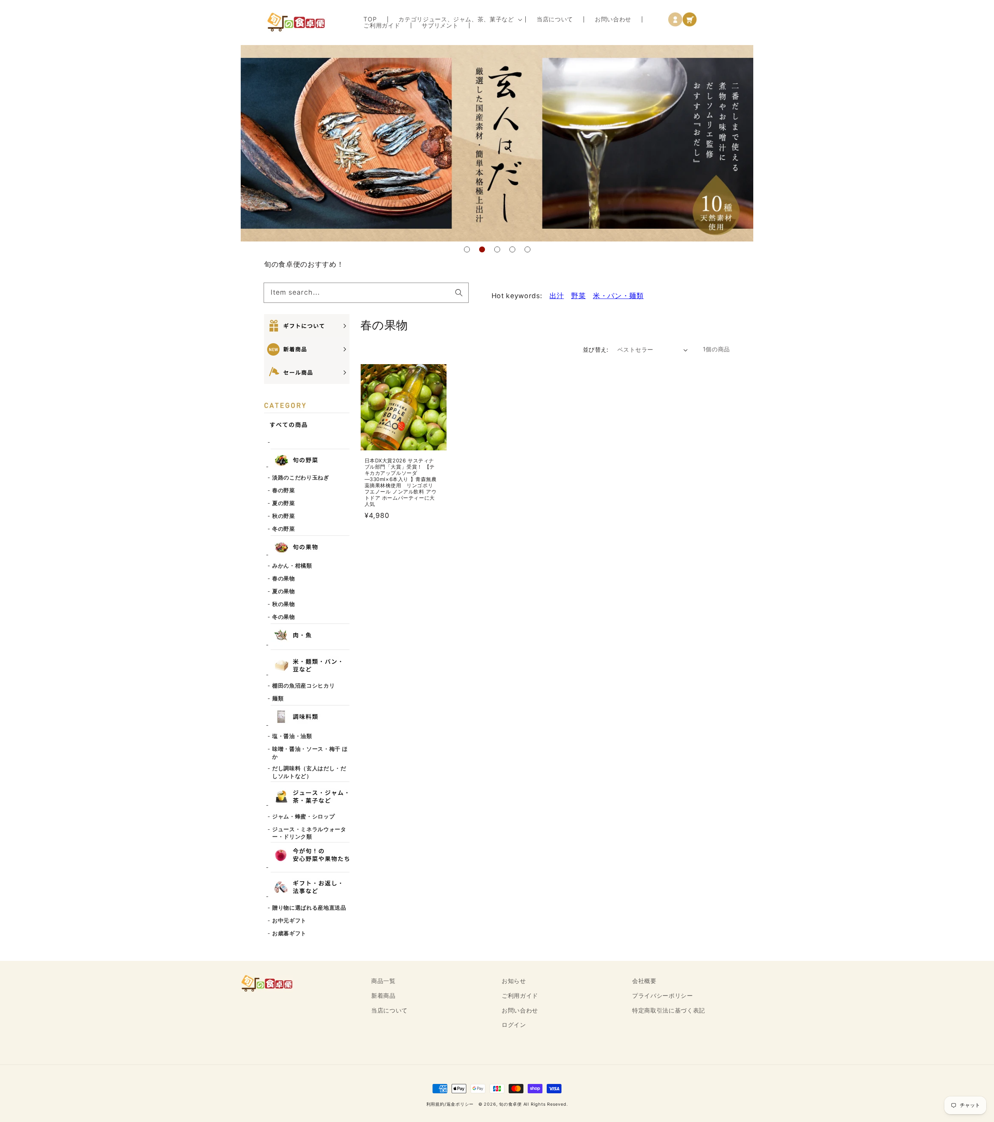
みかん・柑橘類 (292, 565)
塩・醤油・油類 (292, 736)
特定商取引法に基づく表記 (668, 1010)
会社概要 (644, 981)
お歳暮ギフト (289, 933)
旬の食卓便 (510, 1104)
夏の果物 (283, 591)
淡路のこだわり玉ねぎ (300, 477)
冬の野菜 (283, 528)
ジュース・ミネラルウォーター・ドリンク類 (309, 833)
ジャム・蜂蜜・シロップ (303, 816)
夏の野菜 (283, 503)
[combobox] (366, 292)
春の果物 (283, 578)
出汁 (556, 296)
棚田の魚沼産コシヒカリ (303, 685)
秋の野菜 (283, 515)
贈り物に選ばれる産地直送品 (309, 907)
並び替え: (595, 349)
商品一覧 (383, 981)
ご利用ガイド (520, 995)
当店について (389, 1010)
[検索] (458, 292)
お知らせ (514, 981)
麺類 (277, 698)
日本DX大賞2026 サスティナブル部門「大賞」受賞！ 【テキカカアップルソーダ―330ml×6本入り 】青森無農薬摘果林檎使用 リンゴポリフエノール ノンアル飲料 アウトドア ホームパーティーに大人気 (401, 482)
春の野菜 (283, 490)
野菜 (578, 296)
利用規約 (435, 1104)
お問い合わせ (520, 1010)
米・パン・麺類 (618, 296)
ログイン (514, 1024)
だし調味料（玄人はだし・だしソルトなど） (309, 772)
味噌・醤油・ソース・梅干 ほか (310, 752)
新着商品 (383, 995)
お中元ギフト (289, 920)
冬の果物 (283, 616)
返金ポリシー (460, 1104)
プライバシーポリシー (662, 995)
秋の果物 (283, 604)
